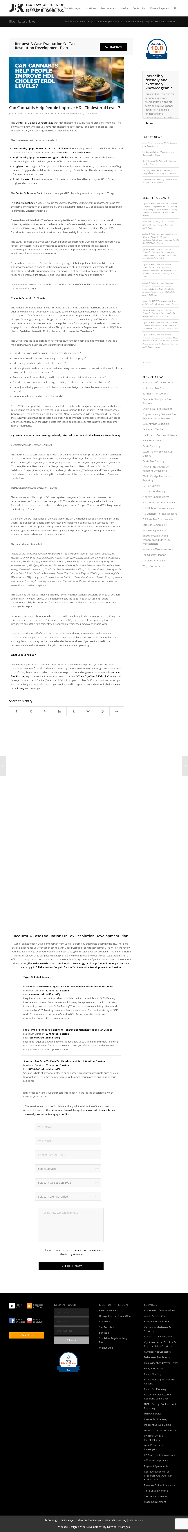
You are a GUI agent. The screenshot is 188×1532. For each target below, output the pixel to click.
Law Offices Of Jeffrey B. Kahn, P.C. (90, 676)
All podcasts (149, 362)
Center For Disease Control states (34, 122)
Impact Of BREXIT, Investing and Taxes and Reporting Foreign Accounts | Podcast (160, 303)
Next (175, 75)
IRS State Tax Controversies (157, 519)
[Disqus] (71, 784)
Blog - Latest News (22, 21)
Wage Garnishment (153, 566)
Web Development (91, 1527)
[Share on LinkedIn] (59, 711)
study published (25, 202)
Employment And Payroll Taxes (159, 435)
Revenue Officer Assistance (157, 549)
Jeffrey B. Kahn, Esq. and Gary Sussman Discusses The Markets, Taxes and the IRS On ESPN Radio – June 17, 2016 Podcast (160, 325)
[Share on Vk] (88, 711)
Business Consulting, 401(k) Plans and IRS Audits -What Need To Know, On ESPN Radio (158, 224)
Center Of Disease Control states (34, 193)
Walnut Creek (106, 1347)
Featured (55, 113)
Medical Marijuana (70, 113)
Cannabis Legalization (39, 113)
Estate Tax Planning (153, 461)
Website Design (67, 1527)
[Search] (175, 8)
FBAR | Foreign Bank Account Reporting (158, 478)
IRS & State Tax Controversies (159, 502)
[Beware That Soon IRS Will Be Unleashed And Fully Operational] (3, 766)
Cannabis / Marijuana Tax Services (156, 401)
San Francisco (107, 1327)
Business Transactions (155, 393)
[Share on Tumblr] (74, 711)
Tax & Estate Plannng (154, 554)
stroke (87, 152)
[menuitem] (33, 8)
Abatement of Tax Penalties (157, 382)
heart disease (73, 152)
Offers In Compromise (154, 524)
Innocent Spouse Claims (155, 496)
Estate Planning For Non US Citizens (157, 453)
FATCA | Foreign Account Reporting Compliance (155, 468)
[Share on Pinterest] (45, 711)
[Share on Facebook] (16, 711)
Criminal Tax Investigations (157, 408)
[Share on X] (31, 711)
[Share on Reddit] (102, 711)
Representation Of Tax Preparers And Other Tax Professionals (156, 539)
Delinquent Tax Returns (155, 429)
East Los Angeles (108, 1310)
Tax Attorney (90, 113)
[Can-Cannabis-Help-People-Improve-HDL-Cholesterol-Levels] (66, 80)
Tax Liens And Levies (154, 560)
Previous (167, 75)
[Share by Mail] (117, 711)
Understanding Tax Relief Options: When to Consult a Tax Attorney (159, 181)
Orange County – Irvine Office (115, 1316)
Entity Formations (152, 440)
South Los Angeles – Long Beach (113, 1340)
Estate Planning (151, 446)
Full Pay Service (151, 485)
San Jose (104, 1332)
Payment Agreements (154, 530)
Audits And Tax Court (154, 388)
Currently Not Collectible (155, 423)
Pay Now (27, 1335)
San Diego (105, 1321)
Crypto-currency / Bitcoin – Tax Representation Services (159, 416)
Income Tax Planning (153, 491)
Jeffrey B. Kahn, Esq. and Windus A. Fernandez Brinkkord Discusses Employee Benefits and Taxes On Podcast (160, 313)
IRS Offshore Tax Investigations (159, 508)
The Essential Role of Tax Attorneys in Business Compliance (158, 153)
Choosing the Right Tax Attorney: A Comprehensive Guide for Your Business (159, 172)
